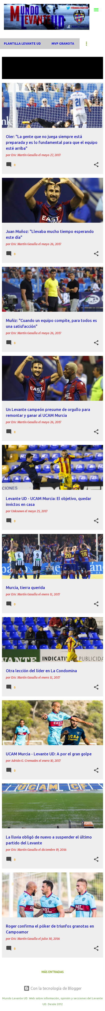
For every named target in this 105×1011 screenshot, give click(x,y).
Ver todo (13, 74)
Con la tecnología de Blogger (56, 988)
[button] (96, 165)
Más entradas (53, 971)
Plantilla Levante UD (22, 43)
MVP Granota (63, 43)
